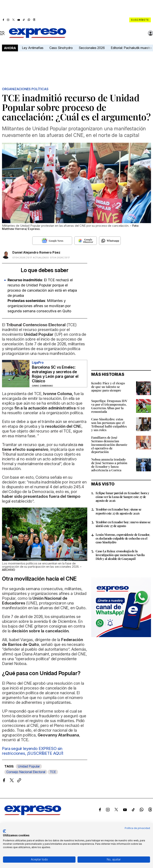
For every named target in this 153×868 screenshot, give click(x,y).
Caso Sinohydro (61, 48)
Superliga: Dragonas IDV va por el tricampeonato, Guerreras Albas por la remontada (109, 406)
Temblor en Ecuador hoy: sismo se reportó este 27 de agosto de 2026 (118, 511)
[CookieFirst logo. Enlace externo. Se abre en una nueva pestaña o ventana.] (4, 831)
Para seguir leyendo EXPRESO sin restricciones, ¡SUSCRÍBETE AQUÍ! (32, 751)
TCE (53, 772)
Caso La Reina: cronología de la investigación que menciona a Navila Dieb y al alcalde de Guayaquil (120, 555)
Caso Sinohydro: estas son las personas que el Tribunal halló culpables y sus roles (109, 424)
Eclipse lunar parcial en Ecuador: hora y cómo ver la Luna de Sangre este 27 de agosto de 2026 (122, 497)
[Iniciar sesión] (150, 33)
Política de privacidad (137, 828)
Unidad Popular (29, 766)
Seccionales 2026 (92, 48)
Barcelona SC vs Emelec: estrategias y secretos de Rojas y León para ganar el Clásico (55, 374)
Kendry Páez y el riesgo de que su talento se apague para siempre (108, 386)
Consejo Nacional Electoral (25, 772)
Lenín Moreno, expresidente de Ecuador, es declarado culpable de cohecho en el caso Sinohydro (123, 538)
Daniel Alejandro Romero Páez (36, 252)
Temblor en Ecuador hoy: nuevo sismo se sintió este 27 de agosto (123, 524)
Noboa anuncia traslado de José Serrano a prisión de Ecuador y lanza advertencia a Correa (109, 464)
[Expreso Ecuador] (32, 814)
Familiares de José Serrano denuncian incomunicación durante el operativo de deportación (109, 444)
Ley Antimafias (32, 48)
